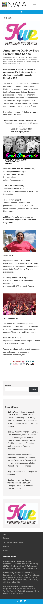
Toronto (14, 63)
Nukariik (10, 61)
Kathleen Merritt (20, 59)
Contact (6, 546)
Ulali (18, 63)
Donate (5, 551)
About (5, 534)
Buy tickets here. (9, 177)
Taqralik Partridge (31, 61)
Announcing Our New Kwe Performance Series (21, 52)
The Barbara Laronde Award (13, 542)
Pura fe (15, 61)
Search (8, 385)
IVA (14, 59)
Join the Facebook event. (13, 180)
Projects (6, 538)
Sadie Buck (21, 61)
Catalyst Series (32, 57)
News (22, 57)
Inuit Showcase (7, 59)
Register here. (8, 194)
